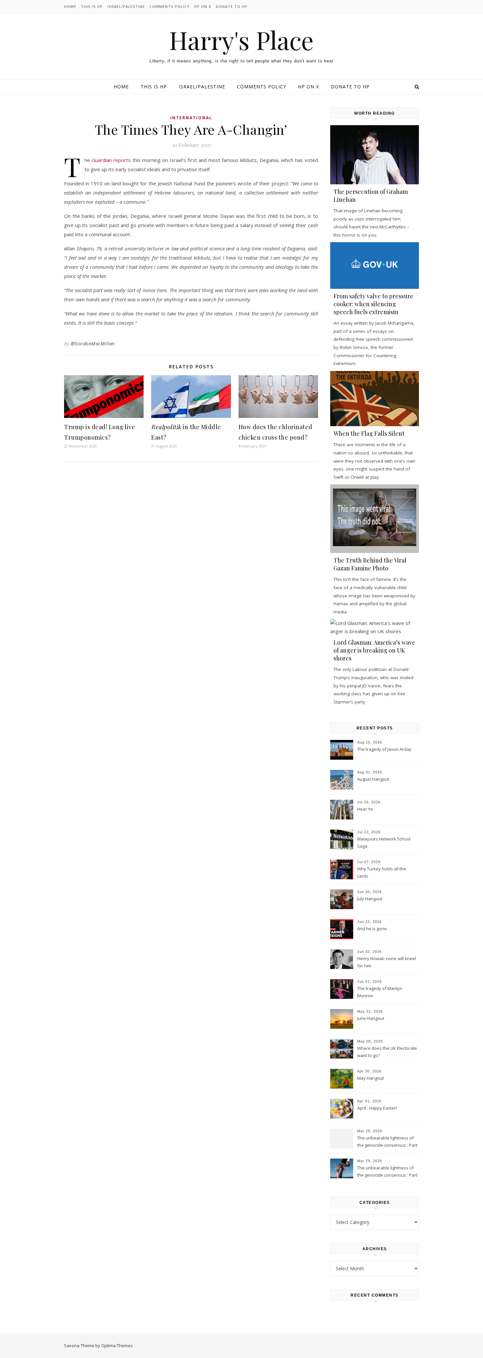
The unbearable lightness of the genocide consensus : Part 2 (387, 1142)
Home (70, 6)
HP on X (202, 6)
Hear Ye (365, 809)
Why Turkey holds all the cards (381, 872)
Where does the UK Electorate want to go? (387, 1051)
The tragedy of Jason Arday (384, 749)
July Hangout (369, 899)
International (191, 118)
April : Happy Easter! (377, 1108)
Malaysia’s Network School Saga (383, 842)
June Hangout (370, 1018)
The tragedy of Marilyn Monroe (379, 992)
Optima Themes (117, 1345)
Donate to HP (231, 6)
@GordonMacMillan (93, 343)
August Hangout (373, 779)
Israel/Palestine (126, 6)
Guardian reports (112, 160)
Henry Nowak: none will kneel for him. (386, 962)
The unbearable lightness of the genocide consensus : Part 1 (387, 1172)
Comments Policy (170, 6)
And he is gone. (372, 929)
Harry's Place (241, 40)
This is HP (92, 6)
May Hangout (370, 1078)
